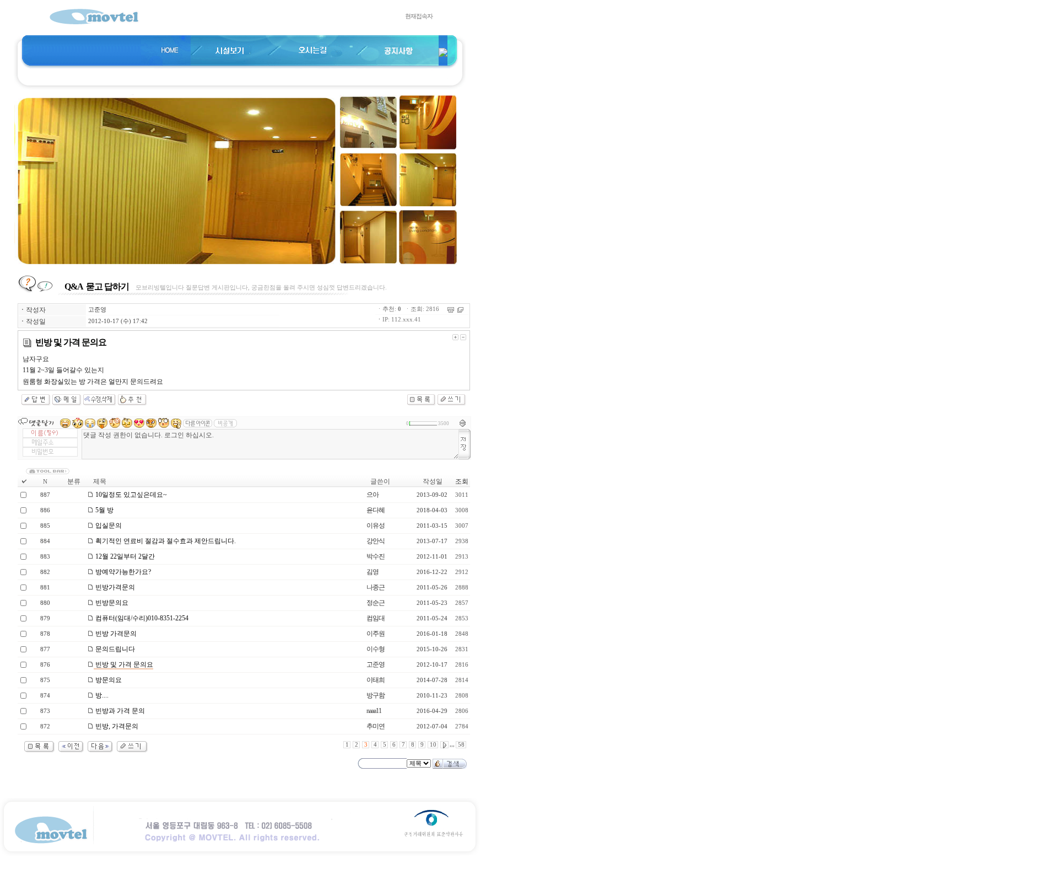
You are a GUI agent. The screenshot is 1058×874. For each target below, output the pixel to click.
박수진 (375, 556)
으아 (372, 494)
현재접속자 (419, 16)
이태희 (375, 680)
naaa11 (373, 711)
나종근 (375, 587)
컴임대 (375, 618)
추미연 (375, 726)
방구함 (375, 695)
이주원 (375, 633)
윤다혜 (375, 510)
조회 (461, 481)
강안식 (375, 541)
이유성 (375, 525)
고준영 (97, 310)
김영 (372, 572)
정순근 (375, 603)
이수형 (375, 649)
